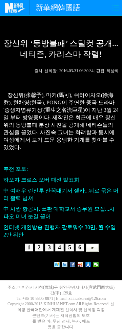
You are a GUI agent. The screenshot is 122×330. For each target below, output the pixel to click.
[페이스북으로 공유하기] (73, 264)
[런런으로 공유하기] (88, 264)
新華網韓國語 (58, 7)
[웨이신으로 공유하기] (96, 264)
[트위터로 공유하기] (65, 264)
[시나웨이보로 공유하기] (80, 264)
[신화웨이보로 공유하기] (57, 264)
